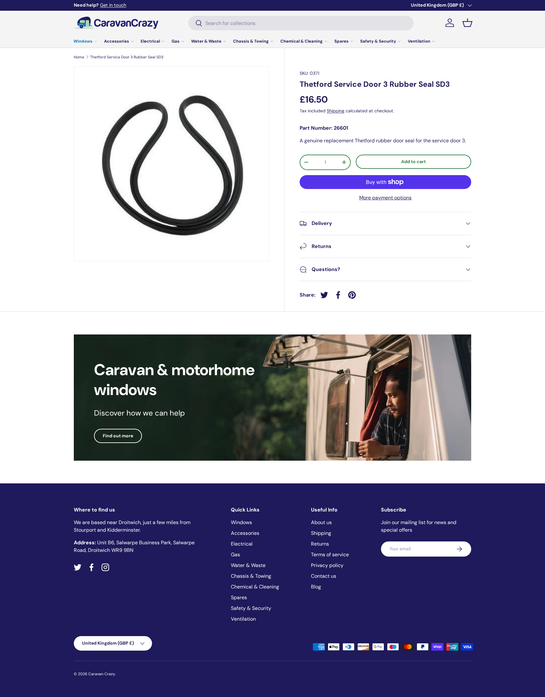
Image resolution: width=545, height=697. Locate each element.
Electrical (150, 41)
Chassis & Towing (251, 41)
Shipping (335, 111)
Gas (175, 41)
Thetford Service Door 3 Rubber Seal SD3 (126, 57)
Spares (341, 41)
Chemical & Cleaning (301, 41)
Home (79, 57)
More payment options (385, 197)
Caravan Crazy (101, 673)
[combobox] (300, 23)
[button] (467, 23)
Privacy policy (327, 565)
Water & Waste (206, 41)
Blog (316, 586)
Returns (320, 543)
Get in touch (113, 5)
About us (321, 522)
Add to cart (413, 161)
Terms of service (330, 554)
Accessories (116, 41)
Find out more (118, 436)
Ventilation (419, 41)
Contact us (323, 576)
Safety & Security (378, 41)
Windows (82, 41)
